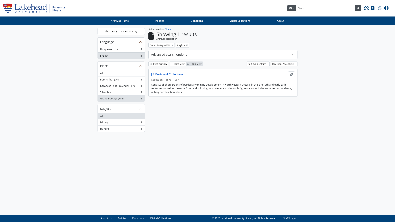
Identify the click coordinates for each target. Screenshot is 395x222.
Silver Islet (121, 92)
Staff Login (289, 218)
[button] (366, 8)
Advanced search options (169, 54)
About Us (106, 218)
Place (104, 66)
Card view (179, 63)
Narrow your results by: (121, 31)
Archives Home (120, 21)
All (101, 73)
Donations (197, 21)
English (121, 56)
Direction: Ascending (283, 63)
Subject (105, 109)
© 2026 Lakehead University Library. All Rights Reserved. (244, 218)
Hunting (121, 129)
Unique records (121, 50)
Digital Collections (239, 21)
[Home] (35, 8)
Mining (121, 123)
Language (107, 42)
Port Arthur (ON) (121, 80)
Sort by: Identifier (257, 63)
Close (167, 29)
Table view (196, 63)
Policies (159, 21)
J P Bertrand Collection (167, 74)
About (280, 21)
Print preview (160, 63)
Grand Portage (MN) (121, 99)
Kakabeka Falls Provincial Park (121, 86)
